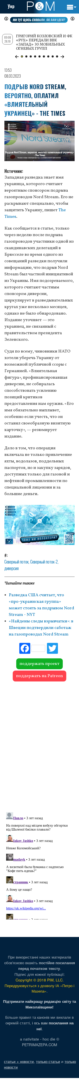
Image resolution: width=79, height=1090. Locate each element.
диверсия (11, 568)
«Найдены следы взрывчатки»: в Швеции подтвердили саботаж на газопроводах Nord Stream (41, 627)
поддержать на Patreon (39, 676)
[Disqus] (39, 744)
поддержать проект (39, 664)
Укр (11, 6)
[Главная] (40, 6)
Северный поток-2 (44, 561)
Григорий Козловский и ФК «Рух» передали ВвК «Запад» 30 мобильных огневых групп (44, 42)
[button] (17, 57)
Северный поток (16, 561)
